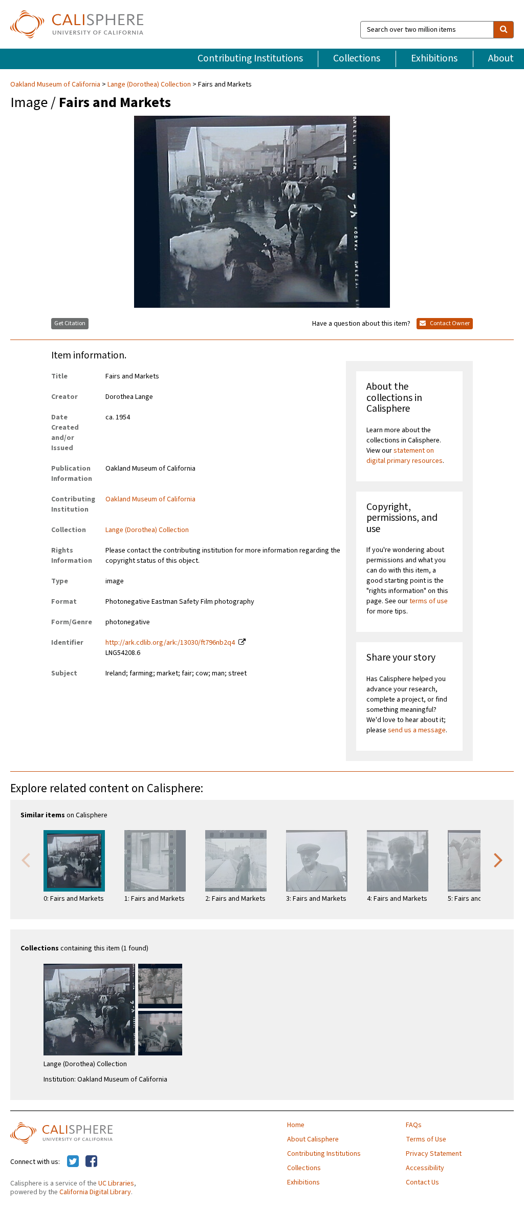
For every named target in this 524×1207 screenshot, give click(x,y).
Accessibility (425, 1168)
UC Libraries (116, 1183)
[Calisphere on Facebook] (91, 1162)
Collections (356, 58)
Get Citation (69, 323)
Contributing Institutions (250, 58)
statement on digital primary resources (404, 456)
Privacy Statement (434, 1153)
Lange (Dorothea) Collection (149, 84)
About (501, 58)
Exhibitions (434, 58)
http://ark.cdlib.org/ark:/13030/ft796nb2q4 (170, 643)
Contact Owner (449, 323)
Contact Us (422, 1182)
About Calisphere (313, 1139)
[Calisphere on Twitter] (73, 1162)
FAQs (414, 1125)
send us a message (417, 730)
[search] (503, 29)
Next (498, 859)
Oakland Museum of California (56, 84)
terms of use (428, 601)
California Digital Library (95, 1192)
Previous (25, 859)
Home (295, 1125)
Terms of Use (426, 1139)
